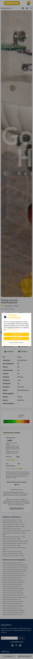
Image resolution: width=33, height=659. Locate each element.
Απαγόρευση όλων (16, 338)
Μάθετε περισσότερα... (13, 329)
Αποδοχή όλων (16, 334)
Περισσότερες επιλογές (16, 342)
